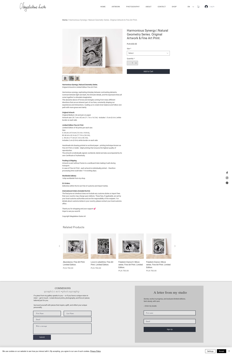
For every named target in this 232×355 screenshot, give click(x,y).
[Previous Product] (59, 246)
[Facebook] (227, 172)
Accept (221, 351)
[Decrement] (128, 63)
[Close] (229, 351)
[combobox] (148, 53)
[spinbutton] (132, 63)
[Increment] (136, 63)
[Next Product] (175, 246)
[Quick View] (75, 246)
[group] (117, 252)
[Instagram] (227, 177)
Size (129, 49)
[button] (198, 7)
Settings (210, 351)
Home (64, 20)
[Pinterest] (227, 182)
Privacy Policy (95, 351)
